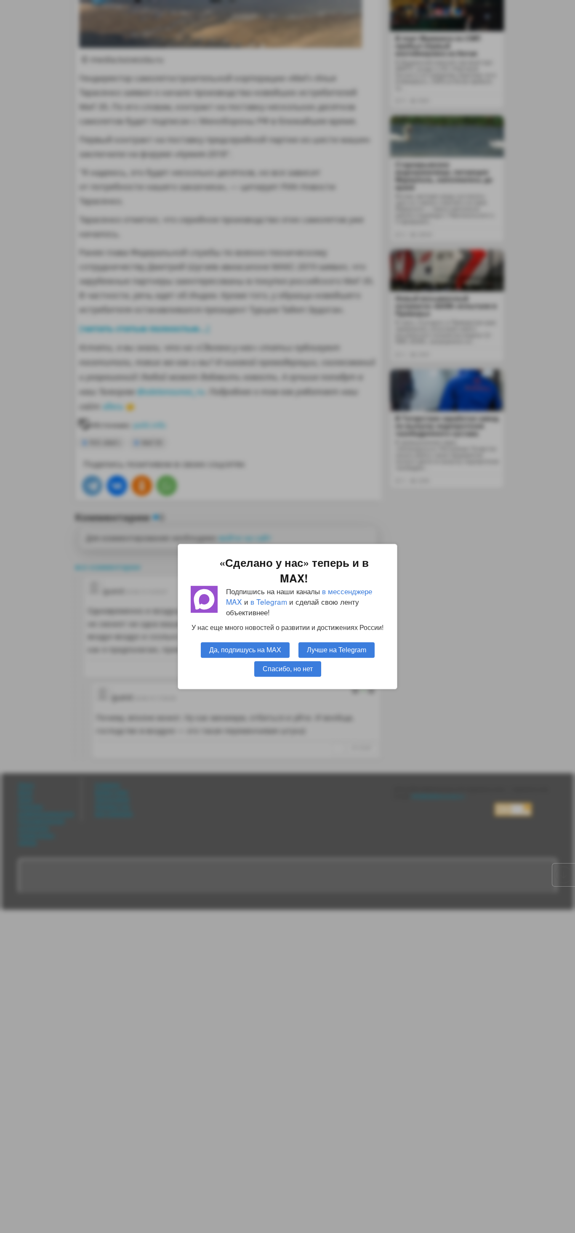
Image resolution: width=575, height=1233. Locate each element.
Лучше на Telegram (336, 650)
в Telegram (268, 601)
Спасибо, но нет (288, 668)
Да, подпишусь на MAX (245, 650)
